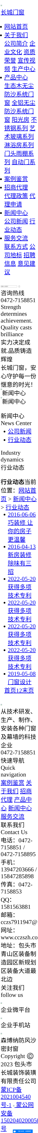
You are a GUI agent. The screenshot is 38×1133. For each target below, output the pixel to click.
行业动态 (19, 440)
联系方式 (16, 246)
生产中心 (23, 69)
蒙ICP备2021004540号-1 (16, 1097)
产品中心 (16, 77)
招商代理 (16, 187)
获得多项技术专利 (22, 587)
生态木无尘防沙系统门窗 (19, 94)
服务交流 (16, 238)
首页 (10, 690)
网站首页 (16, 26)
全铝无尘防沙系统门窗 (19, 111)
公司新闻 (16, 221)
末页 (28, 690)
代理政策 (16, 196)
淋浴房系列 (19, 145)
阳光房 (20, 119)
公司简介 (16, 43)
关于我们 (16, 35)
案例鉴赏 (16, 179)
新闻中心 (16, 213)
